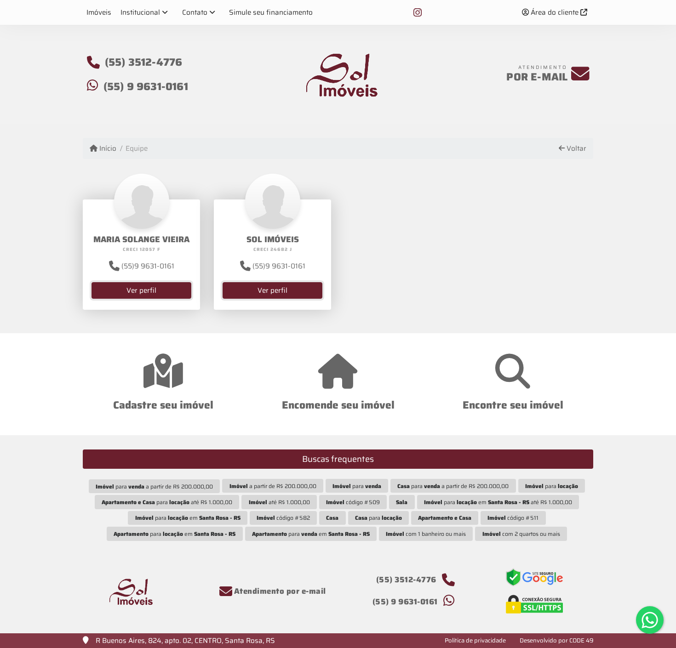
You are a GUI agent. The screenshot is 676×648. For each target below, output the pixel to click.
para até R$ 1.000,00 (167, 502)
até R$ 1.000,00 (279, 502)
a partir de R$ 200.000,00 (272, 486)
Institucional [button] (140, 12)
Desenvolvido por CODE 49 (557, 640)
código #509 (353, 502)
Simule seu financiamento (271, 12)
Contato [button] (194, 12)
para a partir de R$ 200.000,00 (154, 486)
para (356, 486)
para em (188, 517)
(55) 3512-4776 (144, 62)
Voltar (575, 148)
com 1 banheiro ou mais (426, 533)
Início (106, 148)
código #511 (513, 517)
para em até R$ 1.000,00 (498, 502)
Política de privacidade (475, 640)
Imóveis (98, 12)
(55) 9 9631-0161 (145, 86)
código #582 (283, 517)
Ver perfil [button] (141, 290)
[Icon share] (417, 12)
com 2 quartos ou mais (521, 533)
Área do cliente (554, 12)
